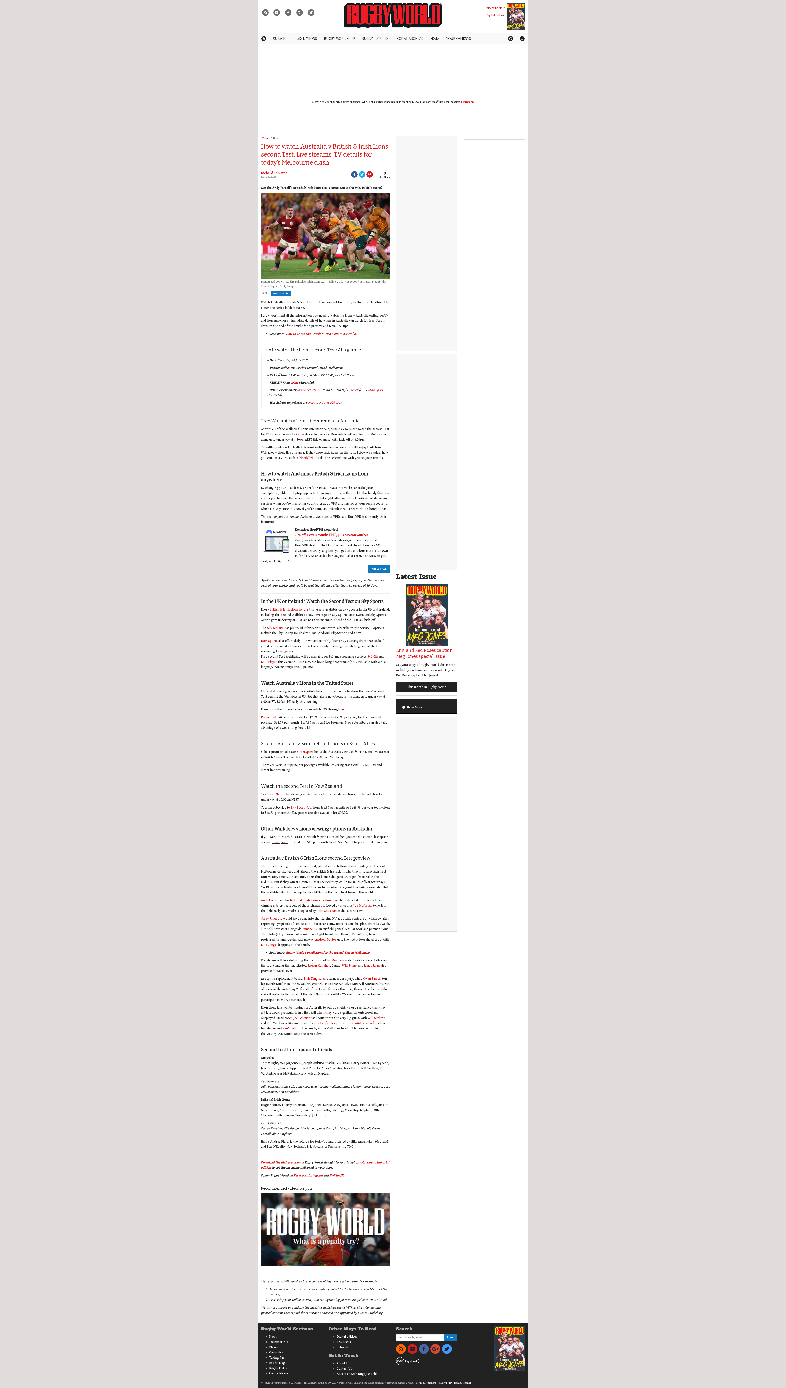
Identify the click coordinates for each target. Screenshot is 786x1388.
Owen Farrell (372, 979)
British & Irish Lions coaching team (314, 900)
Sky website (275, 628)
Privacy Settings (462, 1383)
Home (265, 138)
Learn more (468, 102)
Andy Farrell (270, 900)
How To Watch (281, 293)
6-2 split (291, 1029)
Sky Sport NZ (270, 794)
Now (317, 390)
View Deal (379, 569)
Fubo (343, 710)
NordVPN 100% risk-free (325, 403)
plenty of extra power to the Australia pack (344, 1023)
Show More (413, 707)
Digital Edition (495, 15)
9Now (294, 383)
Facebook (300, 1175)
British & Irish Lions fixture (289, 610)
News (276, 138)
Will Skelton (376, 1018)
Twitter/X (337, 1175)
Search (451, 1337)
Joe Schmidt (301, 1018)
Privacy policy (445, 1383)
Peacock (352, 390)
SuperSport (305, 752)
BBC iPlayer (269, 662)
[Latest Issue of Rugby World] (516, 16)
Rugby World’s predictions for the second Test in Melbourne (328, 953)
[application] (325, 1229)
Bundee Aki (310, 929)
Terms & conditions (426, 1383)
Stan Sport (375, 390)
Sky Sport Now (301, 808)
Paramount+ (269, 717)
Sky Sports (304, 390)
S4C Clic (372, 657)
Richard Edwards (274, 173)
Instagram (315, 1175)
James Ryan (372, 966)
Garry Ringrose (271, 919)
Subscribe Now (495, 8)
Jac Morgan (335, 960)
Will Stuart (349, 966)
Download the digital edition (280, 1162)
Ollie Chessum (327, 911)
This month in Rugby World (426, 687)
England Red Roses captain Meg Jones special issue (424, 653)
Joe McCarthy (362, 906)
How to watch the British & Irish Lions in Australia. (321, 334)
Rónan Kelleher (319, 966)
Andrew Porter (325, 940)
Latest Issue (416, 576)
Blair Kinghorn (314, 979)
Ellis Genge (269, 945)
